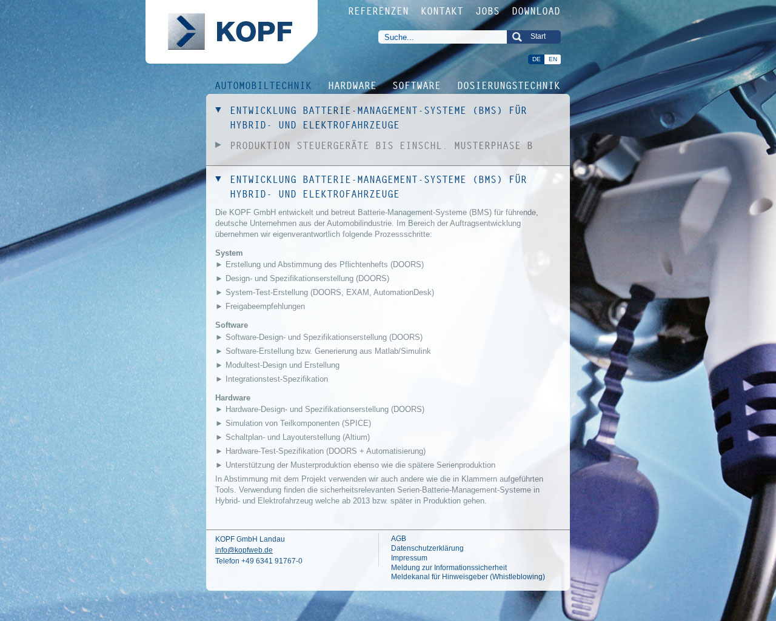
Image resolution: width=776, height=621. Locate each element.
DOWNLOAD (536, 11)
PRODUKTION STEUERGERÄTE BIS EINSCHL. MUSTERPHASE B (382, 145)
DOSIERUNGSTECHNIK (509, 84)
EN (553, 59)
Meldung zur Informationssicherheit (449, 567)
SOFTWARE (417, 84)
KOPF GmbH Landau (250, 539)
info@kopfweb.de (244, 550)
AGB (398, 538)
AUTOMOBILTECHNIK (263, 84)
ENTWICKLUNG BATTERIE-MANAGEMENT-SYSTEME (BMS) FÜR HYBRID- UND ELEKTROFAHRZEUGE (378, 117)
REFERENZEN (379, 11)
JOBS (488, 11)
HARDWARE (353, 84)
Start (538, 36)
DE (536, 59)
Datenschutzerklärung (427, 548)
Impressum (409, 558)
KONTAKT (442, 11)
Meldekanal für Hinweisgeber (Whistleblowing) (468, 577)
